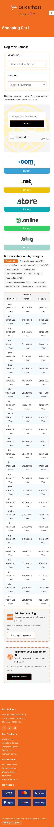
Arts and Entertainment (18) (31, 261)
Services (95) (29, 269)
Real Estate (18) (12, 286)
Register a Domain (10, 743)
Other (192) (41, 286)
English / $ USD (13, 822)
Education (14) (35, 274)
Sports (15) (43, 265)
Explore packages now (21, 635)
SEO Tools (6, 776)
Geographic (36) (28, 265)
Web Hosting (7, 739)
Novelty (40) (28, 286)
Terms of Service (9, 754)
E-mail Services (9, 768)
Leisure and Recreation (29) (17, 282)
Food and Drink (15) (14, 278)
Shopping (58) (39, 282)
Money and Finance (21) (15, 274)
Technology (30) (13, 269)
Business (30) (11, 265)
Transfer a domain (19, 677)
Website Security (9, 779)
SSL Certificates (9, 765)
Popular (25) (11, 261)
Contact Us (7, 750)
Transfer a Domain (10, 747)
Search (27, 123)
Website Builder (9, 772)
